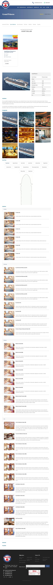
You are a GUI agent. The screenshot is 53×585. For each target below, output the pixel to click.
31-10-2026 (6, 63)
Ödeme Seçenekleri (22, 562)
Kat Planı (25, 24)
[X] (8, 577)
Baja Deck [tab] (45, 163)
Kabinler (30, 24)
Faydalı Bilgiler (37, 559)
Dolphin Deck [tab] (17, 167)
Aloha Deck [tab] (38, 163)
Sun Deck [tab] (23, 163)
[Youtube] (10, 577)
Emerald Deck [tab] (26, 167)
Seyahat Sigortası (29, 557)
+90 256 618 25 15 (8, 575)
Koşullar (38, 24)
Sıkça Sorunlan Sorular (46, 557)
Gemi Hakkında (13, 24)
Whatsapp (48, 2)
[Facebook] (6, 577)
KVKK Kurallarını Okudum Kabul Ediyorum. (33, 568)
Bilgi (41, 7)
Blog (44, 7)
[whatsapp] (12, 577)
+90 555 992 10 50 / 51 (38, 2)
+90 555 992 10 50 (8, 571)
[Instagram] (4, 577)
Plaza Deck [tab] (23, 171)
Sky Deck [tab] (7, 163)
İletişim (47, 7)
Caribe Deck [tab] (8, 167)
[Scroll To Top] (51, 584)
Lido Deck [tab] (30, 163)
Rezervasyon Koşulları (22, 560)
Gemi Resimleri (20, 24)
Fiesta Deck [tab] (44, 167)
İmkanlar (34, 24)
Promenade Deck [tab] (35, 167)
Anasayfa (41, 14)
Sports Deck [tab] (15, 163)
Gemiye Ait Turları (5, 24)
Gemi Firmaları (30, 7)
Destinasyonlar (23, 7)
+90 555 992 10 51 (8, 573)
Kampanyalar (36, 7)
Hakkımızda (37, 561)
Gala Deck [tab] (30, 171)
